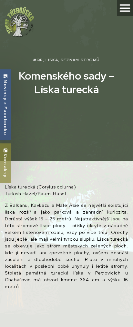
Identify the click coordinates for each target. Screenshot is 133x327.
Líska (52, 60)
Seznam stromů (80, 60)
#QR (38, 60)
